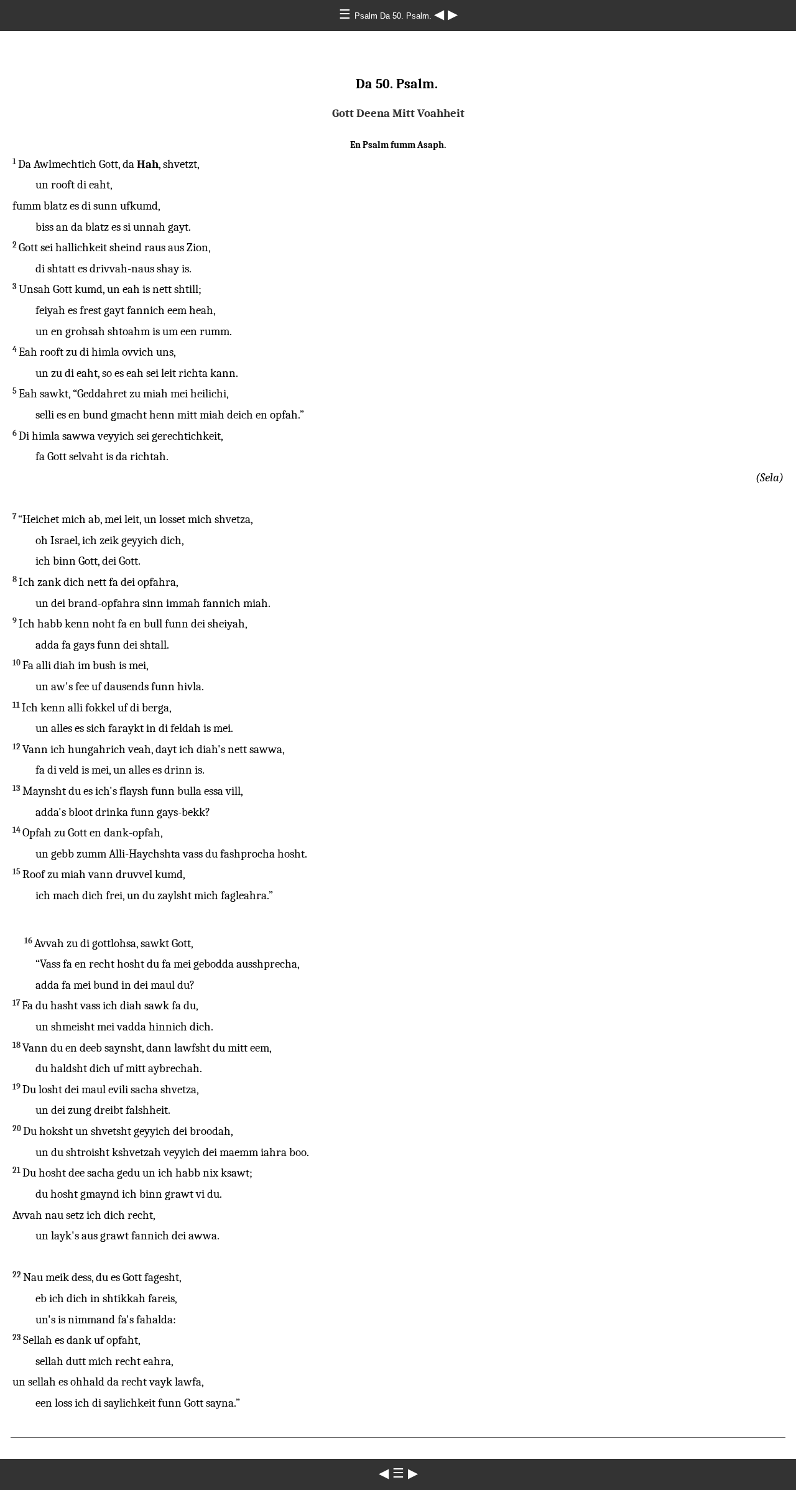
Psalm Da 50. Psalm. (394, 16)
